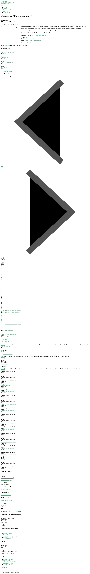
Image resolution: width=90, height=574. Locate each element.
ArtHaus (2, 351)
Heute (2, 167)
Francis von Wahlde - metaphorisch (8, 52)
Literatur (5, 366)
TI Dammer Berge (7, 538)
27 (1, 317)
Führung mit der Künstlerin (7, 62)
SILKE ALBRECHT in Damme (33, 40)
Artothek (5, 8)
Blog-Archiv (3, 505)
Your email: (3, 476)
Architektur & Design (8, 354)
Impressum (3, 569)
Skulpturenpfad (6, 12)
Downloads (6, 11)
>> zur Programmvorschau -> (7, 71)
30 (1, 321)
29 (1, 320)
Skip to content (4, 1)
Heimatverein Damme (8, 537)
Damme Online (6, 534)
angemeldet (7, 45)
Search (2, 511)
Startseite (5, 7)
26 (1, 316)
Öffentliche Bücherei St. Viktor (10, 536)
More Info (3, 345)
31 (1, 322)
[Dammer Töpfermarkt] (6, 495)
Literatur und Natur (32, 38)
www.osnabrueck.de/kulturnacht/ (41, 35)
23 (1, 308)
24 (1, 311)
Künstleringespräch (5, 67)
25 (1, 315)
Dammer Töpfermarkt (8, 533)
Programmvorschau (7, 9)
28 (1, 319)
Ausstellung (6, 341)
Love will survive (4, 57)
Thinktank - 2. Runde (10, 314)
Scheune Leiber (4, 339)
